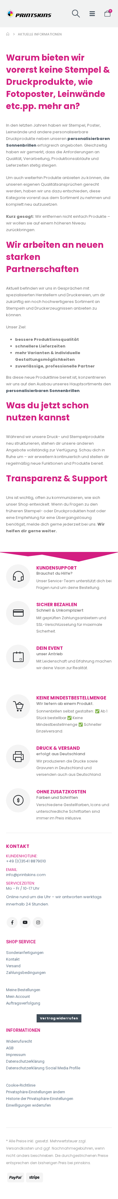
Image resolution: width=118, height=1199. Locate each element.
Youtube (25, 922)
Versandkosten (20, 1148)
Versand (13, 966)
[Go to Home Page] (7, 34)
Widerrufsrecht (19, 1041)
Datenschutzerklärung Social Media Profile (43, 1068)
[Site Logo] (28, 13)
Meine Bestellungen (23, 990)
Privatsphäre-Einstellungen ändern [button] (35, 1092)
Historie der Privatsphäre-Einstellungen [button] (39, 1098)
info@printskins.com (26, 875)
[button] (75, 14)
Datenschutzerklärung (25, 1061)
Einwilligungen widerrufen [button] (28, 1105)
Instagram (38, 922)
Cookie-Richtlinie (20, 1085)
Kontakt (13, 959)
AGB (10, 1048)
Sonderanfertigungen (25, 952)
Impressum (16, 1054)
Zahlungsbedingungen (26, 972)
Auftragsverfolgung (23, 1003)
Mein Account (18, 996)
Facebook (12, 922)
